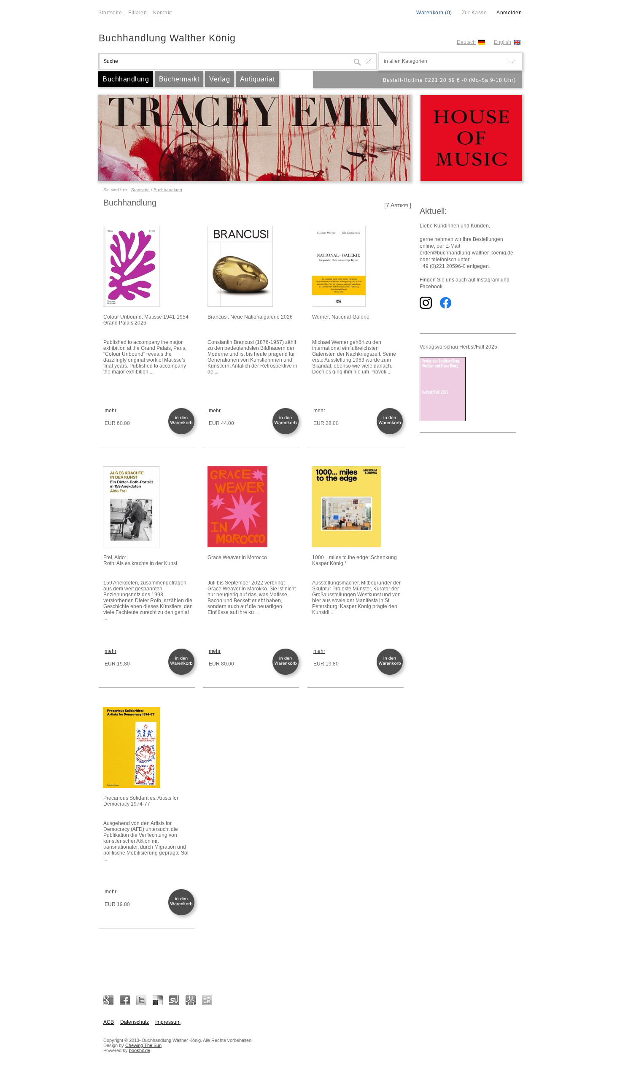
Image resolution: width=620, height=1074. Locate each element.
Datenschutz (134, 1022)
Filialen (137, 13)
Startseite (110, 13)
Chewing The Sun (143, 1045)
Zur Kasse (474, 13)
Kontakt (162, 13)
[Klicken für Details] (148, 266)
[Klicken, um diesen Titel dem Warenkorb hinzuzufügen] (183, 434)
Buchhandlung (125, 79)
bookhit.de (139, 1050)
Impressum (168, 1022)
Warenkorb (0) (434, 13)
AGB (108, 1022)
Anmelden (509, 13)
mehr (110, 411)
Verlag (219, 79)
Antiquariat (257, 79)
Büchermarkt (179, 79)
